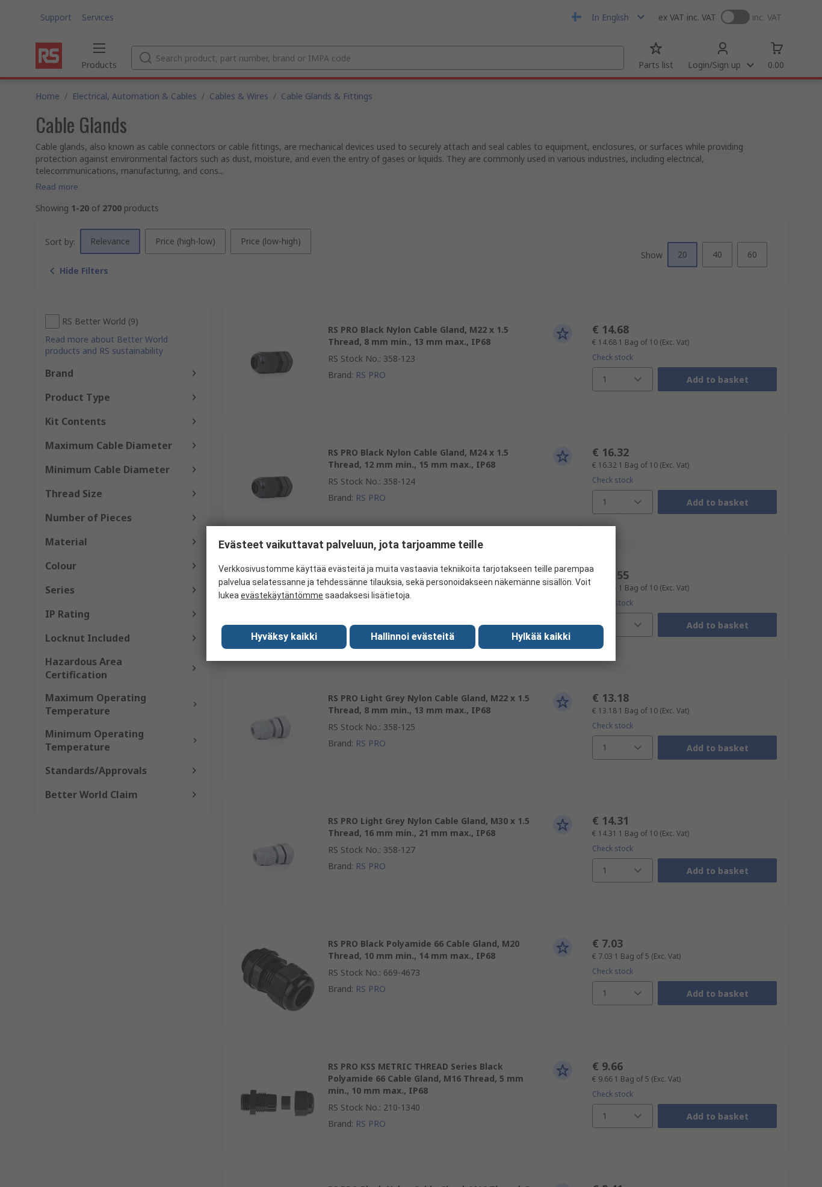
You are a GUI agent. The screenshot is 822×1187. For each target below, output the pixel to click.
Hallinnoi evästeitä (412, 636)
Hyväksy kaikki (284, 636)
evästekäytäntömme (282, 595)
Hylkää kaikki (540, 636)
